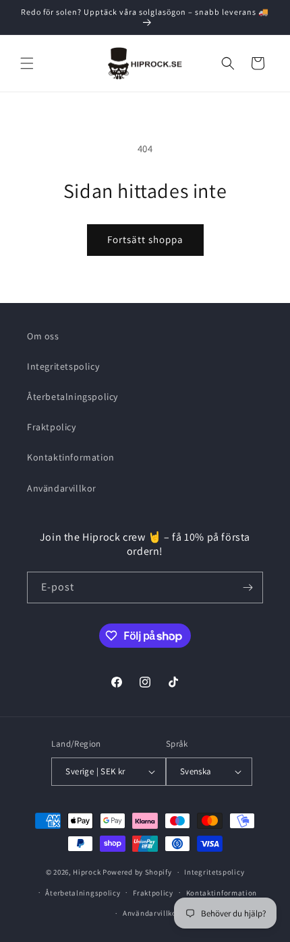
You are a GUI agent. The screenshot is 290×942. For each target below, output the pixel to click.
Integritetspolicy (63, 366)
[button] (27, 63)
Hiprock (88, 872)
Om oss (43, 336)
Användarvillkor (61, 488)
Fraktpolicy (51, 427)
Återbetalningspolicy (72, 397)
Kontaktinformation (71, 457)
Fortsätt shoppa (145, 239)
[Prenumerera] (247, 587)
